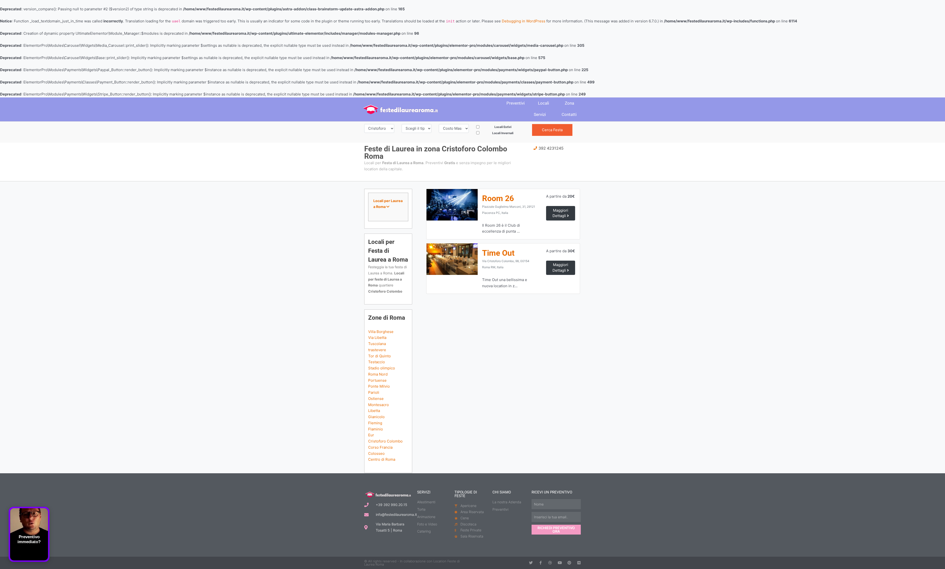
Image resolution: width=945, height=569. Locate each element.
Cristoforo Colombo (385, 441)
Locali (543, 103)
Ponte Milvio (379, 386)
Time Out (498, 253)
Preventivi (515, 103)
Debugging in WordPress (523, 21)
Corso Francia (380, 447)
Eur (371, 435)
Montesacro (378, 404)
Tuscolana (377, 343)
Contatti (569, 114)
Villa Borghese (381, 331)
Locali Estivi (502, 127)
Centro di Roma (381, 459)
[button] (388, 204)
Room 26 (498, 198)
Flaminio (375, 429)
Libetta (374, 410)
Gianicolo (376, 416)
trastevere (377, 350)
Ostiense (376, 398)
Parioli (373, 392)
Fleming (375, 423)
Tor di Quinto (379, 356)
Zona (569, 103)
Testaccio (376, 362)
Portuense (377, 380)
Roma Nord (378, 374)
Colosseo (376, 453)
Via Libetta (377, 337)
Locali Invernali (502, 133)
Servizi (540, 114)
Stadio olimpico (381, 368)
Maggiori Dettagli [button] (560, 213)
